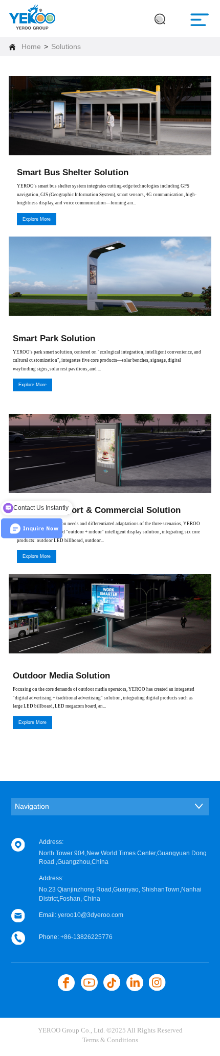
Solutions (66, 46)
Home (31, 46)
